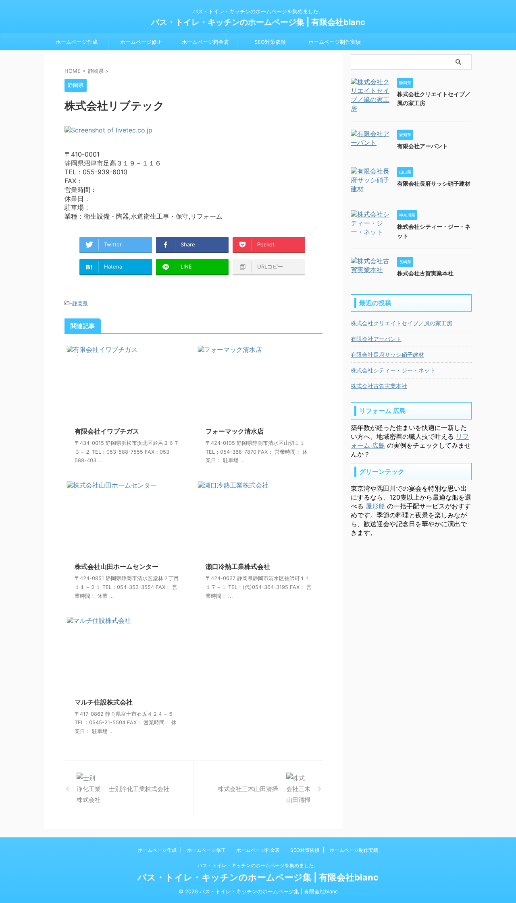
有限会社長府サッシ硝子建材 (433, 183)
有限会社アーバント (422, 146)
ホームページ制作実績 (334, 42)
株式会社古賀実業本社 (425, 273)
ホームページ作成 (77, 42)
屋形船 (375, 506)
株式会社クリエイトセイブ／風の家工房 (401, 323)
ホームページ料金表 (205, 42)
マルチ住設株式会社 (104, 702)
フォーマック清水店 (235, 431)
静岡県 (80, 303)
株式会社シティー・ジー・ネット (393, 370)
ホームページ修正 (141, 42)
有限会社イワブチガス (107, 431)
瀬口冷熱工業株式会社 (238, 566)
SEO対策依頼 (270, 42)
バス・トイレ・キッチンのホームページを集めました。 (258, 865)
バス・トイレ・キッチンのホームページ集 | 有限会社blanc (258, 22)
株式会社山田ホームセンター (116, 566)
